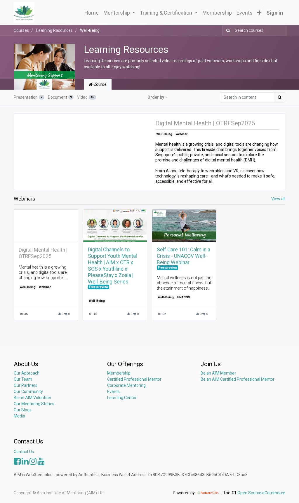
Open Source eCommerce (261, 492)
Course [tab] (100, 84)
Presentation (28, 97)
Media (19, 416)
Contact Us (24, 451)
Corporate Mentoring (127, 385)
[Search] (227, 30)
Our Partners (25, 385)
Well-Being (164, 134)
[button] (259, 12)
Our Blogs (23, 410)
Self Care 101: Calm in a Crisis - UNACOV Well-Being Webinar (183, 256)
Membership (119, 373)
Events (113, 391)
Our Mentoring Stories (34, 403)
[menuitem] (91, 12)
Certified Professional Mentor (134, 379)
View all (278, 198)
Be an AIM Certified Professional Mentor (237, 379)
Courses (21, 30)
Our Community (28, 391)
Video (85, 97)
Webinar (181, 134)
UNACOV (183, 297)
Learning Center (122, 397)
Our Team (23, 379)
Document (60, 97)
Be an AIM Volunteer (32, 397)
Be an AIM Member (218, 373)
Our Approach (26, 373)
